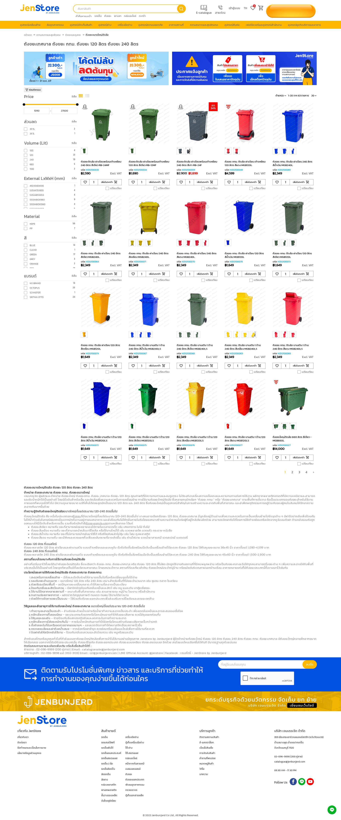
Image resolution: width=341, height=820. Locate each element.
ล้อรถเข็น (105, 774)
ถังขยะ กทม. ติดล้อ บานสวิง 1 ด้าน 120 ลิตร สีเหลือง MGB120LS (197, 438)
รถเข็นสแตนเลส (109, 758)
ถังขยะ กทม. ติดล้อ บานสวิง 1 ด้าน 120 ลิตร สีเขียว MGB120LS (149, 438)
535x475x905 (37, 190)
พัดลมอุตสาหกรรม (134, 785)
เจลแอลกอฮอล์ (132, 769)
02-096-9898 (282, 756)
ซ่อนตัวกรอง (35, 89)
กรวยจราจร (131, 790)
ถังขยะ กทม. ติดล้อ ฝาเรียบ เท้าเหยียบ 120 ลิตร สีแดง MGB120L (245, 163)
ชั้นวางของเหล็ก (109, 795)
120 (31, 155)
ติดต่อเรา (22, 742)
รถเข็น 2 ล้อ (107, 763)
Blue (32, 245)
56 (74, 223)
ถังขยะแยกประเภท (134, 779)
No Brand (35, 283)
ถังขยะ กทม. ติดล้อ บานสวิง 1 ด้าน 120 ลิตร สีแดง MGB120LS (245, 438)
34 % (32, 133)
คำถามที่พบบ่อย (207, 758)
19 (74, 159)
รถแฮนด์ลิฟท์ (108, 742)
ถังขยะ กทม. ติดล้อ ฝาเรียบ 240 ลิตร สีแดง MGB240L (196, 255)
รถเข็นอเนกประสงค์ (111, 753)
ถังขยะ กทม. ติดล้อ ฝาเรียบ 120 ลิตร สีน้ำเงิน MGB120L (244, 255)
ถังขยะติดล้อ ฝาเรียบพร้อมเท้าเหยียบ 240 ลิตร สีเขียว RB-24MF (101, 163)
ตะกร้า (142, 16)
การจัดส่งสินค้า (207, 753)
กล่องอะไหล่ (130, 16)
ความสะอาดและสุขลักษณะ (48, 35)
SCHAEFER (35, 292)
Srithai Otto (37, 297)
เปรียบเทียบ (116, 188)
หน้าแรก (28, 35)
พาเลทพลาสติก (109, 790)
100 (31, 150)
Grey (32, 259)
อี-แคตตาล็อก (206, 742)
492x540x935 (37, 186)
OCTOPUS (35, 288)
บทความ (203, 774)
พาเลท (117, 16)
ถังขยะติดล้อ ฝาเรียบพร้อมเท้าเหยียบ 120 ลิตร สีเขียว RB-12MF (149, 163)
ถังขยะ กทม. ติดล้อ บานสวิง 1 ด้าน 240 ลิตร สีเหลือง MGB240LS (243, 347)
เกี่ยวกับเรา (23, 737)
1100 (32, 169)
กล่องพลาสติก (108, 785)
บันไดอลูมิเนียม (108, 801)
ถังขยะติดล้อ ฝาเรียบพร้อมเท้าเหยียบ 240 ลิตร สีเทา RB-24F (197, 163)
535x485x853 (37, 195)
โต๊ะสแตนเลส (131, 753)
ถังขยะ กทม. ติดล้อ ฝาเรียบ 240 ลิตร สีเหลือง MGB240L (149, 255)
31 (74, 155)
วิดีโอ (201, 769)
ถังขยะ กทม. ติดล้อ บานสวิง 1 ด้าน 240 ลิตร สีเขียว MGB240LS (195, 347)
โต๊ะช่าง (128, 748)
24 (74, 297)
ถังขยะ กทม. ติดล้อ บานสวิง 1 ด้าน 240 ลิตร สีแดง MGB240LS (291, 347)
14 (74, 245)
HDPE (32, 224)
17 (74, 254)
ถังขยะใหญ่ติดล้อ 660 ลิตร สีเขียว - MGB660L (292, 438)
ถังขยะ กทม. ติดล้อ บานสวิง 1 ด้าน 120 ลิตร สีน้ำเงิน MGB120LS (101, 438)
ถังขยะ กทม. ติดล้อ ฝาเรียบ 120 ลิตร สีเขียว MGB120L (292, 255)
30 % (32, 129)
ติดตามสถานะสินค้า (209, 737)
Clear (33, 250)
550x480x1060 (37, 204)
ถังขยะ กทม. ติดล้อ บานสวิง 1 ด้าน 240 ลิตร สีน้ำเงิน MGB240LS (147, 347)
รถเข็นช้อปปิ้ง (108, 769)
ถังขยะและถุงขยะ (73, 35)
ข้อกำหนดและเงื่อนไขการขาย (31, 748)
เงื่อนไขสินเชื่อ (206, 748)
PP (31, 228)
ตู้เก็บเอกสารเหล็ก (134, 795)
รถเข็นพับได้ (107, 748)
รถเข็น (98, 16)
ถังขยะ (107, 16)
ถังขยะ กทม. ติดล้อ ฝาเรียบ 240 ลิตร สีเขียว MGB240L (101, 255)
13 (74, 283)
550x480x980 (37, 199)
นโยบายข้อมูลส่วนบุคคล (29, 753)
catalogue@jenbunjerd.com (289, 762)
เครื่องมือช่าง (132, 737)
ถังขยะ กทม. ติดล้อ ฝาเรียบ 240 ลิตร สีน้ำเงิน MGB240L (292, 163)
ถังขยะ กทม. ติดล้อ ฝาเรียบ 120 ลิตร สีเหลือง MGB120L (100, 347)
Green (33, 254)
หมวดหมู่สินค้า (206, 763)
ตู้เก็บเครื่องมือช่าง (134, 742)
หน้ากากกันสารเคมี (134, 763)
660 (32, 164)
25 (74, 287)
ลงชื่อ (309, 664)
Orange (34, 263)
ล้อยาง (104, 779)
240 (32, 159)
